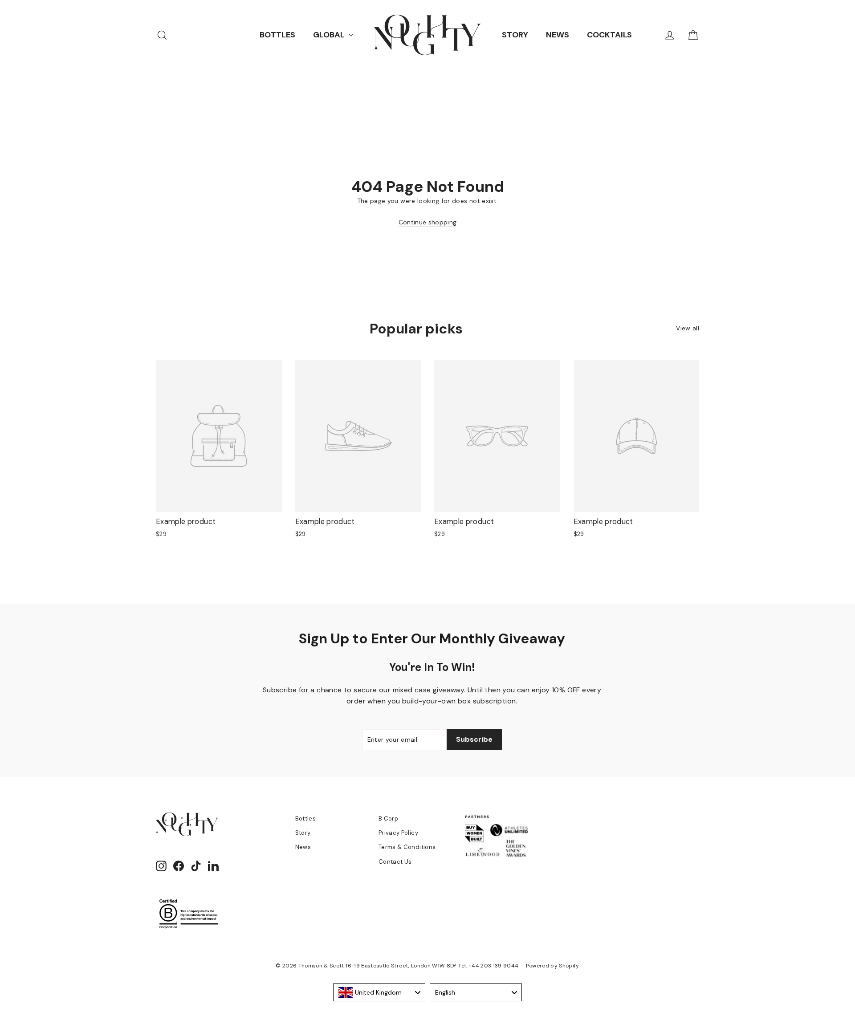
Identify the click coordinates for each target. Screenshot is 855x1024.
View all (687, 328)
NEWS (557, 34)
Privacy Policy (398, 833)
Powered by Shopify (552, 965)
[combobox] (379, 992)
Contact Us (395, 862)
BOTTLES (277, 34)
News (303, 847)
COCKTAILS (609, 34)
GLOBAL (329, 34)
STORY (515, 34)
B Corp (388, 818)
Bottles (305, 818)
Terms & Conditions (407, 847)
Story (303, 833)
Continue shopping (428, 222)
